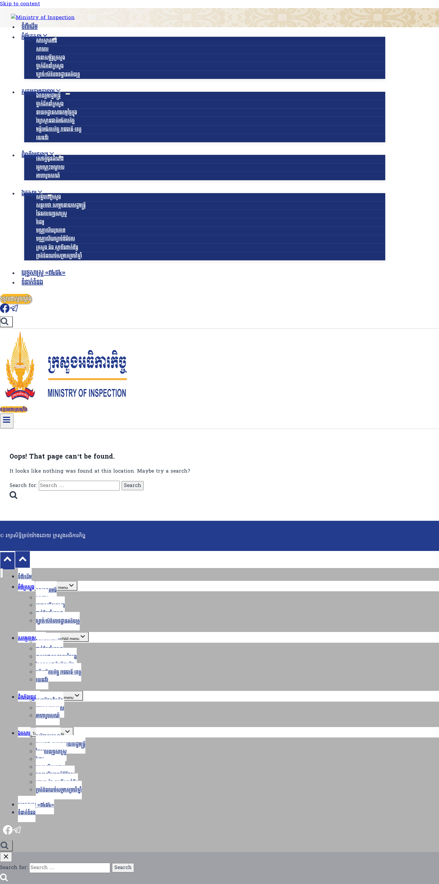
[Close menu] (1, 573)
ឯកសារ (24, 733)
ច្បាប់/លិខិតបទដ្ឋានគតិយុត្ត (58, 74)
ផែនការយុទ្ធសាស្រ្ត (51, 213)
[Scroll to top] (7, 561)
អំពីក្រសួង (26, 587)
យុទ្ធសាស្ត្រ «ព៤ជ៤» (43, 273)
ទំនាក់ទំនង (32, 282)
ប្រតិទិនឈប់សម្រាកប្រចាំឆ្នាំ (59, 255)
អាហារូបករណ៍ (48, 175)
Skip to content (20, 4)
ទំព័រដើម (30, 27)
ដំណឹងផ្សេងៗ (29, 697)
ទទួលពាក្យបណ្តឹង (16, 299)
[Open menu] (6, 420)
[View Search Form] (6, 321)
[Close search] (6, 857)
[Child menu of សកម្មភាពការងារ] (67, 94)
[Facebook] (5, 311)
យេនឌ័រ (42, 137)
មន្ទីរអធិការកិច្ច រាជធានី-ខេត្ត (59, 129)
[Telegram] (14, 311)
